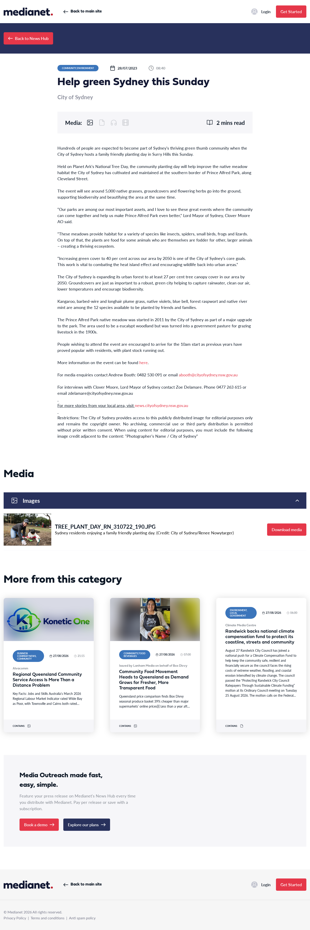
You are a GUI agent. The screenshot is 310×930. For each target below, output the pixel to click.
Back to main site (86, 11)
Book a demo (35, 824)
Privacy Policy (15, 917)
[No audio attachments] (113, 122)
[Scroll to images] (90, 122)
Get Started (291, 11)
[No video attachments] (125, 122)
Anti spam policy (82, 917)
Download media (287, 529)
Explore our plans (83, 824)
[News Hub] (28, 11)
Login (266, 11)
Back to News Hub (32, 38)
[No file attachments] (102, 122)
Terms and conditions (47, 917)
